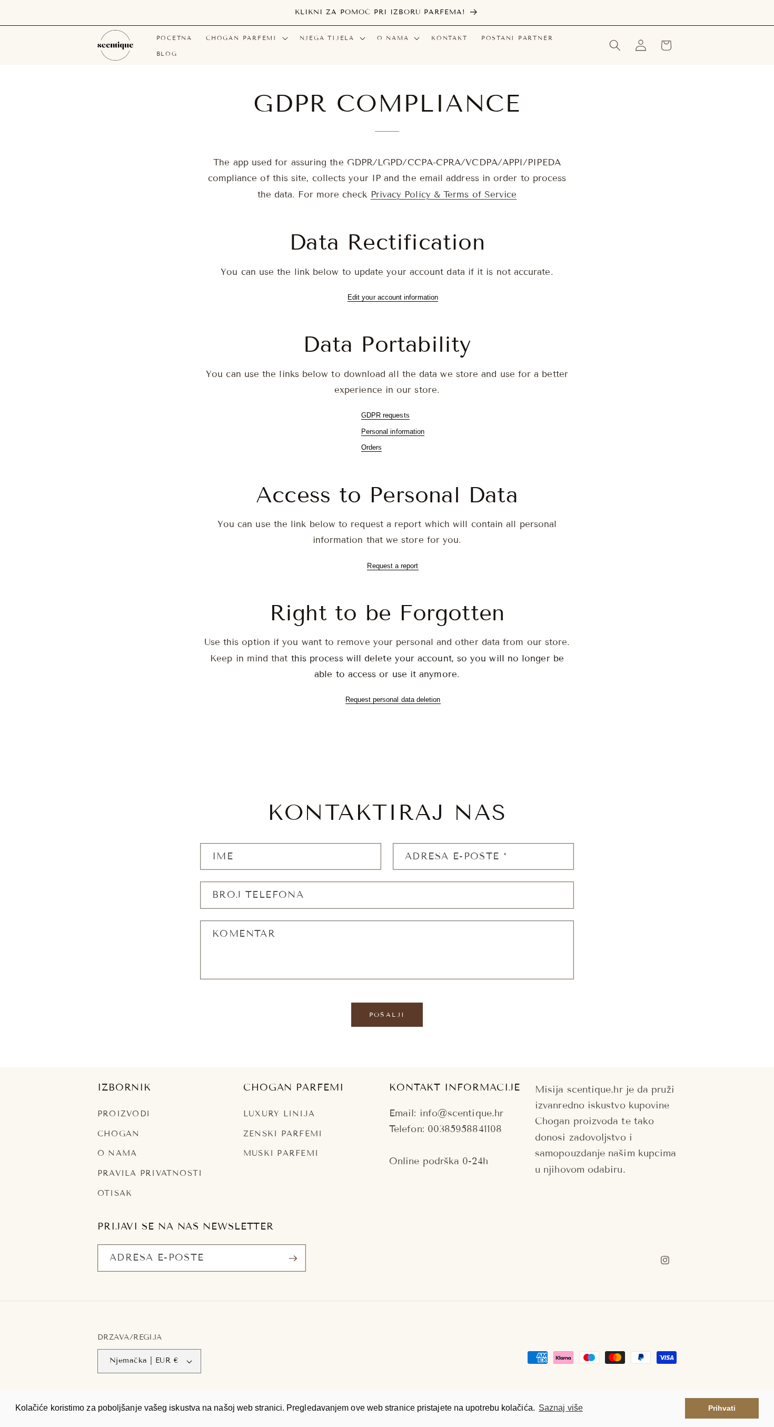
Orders (371, 447)
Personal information (392, 431)
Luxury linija (279, 1114)
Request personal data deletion (393, 700)
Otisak (114, 1193)
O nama (117, 1153)
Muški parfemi (281, 1153)
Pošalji (387, 1014)
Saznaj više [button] (561, 1407)
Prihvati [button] (722, 1408)
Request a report (392, 566)
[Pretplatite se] (292, 1258)
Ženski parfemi (282, 1133)
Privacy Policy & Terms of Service (444, 194)
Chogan (118, 1133)
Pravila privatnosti (149, 1173)
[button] (246, 38)
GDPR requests (385, 415)
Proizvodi (123, 1114)
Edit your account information (393, 297)
